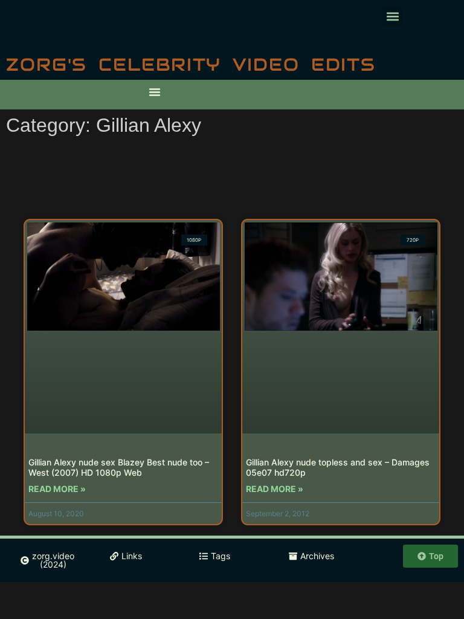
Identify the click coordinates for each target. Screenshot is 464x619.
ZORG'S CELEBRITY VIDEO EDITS (191, 64)
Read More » (57, 489)
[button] (392, 16)
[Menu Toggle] (155, 92)
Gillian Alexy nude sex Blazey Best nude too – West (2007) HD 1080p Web (118, 467)
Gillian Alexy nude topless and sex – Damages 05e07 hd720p (338, 467)
